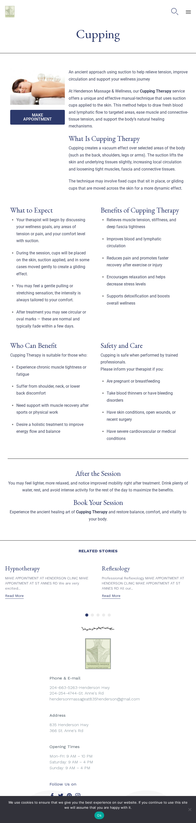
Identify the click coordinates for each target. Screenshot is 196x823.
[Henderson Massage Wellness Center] (10, 11)
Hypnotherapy (22, 568)
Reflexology (116, 568)
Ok (99, 815)
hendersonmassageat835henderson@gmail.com (95, 699)
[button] (14, 596)
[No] (189, 809)
